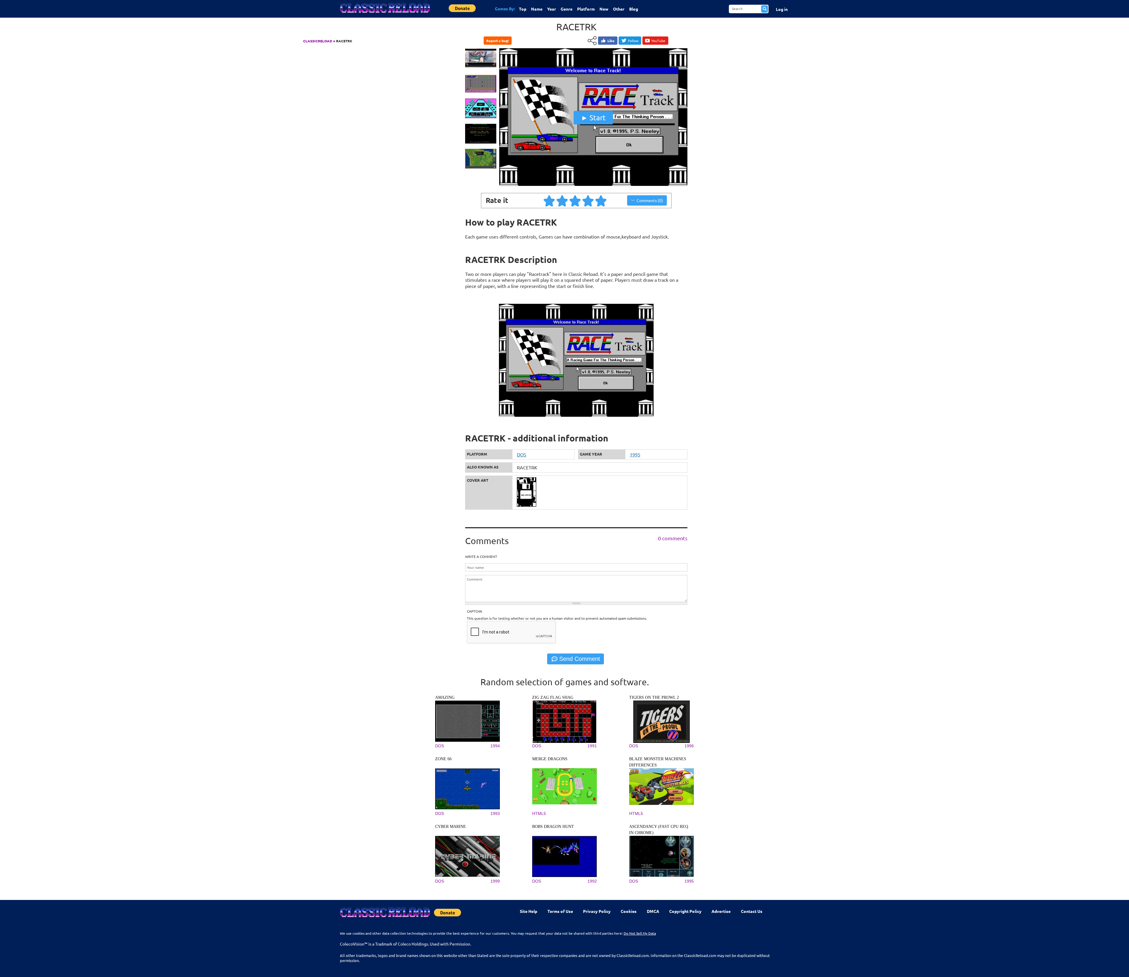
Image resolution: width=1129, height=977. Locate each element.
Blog (633, 8)
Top (522, 8)
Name (536, 8)
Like (610, 40)
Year (551, 8)
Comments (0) (650, 200)
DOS (521, 454)
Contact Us (751, 911)
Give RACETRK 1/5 (549, 200)
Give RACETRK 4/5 (588, 200)
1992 (592, 881)
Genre (566, 8)
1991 (592, 745)
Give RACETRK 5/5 (601, 200)
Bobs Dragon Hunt (553, 826)
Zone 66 (443, 759)
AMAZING (445, 697)
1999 (495, 881)
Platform (586, 8)
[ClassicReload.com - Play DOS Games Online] (384, 13)
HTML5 (539, 813)
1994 (495, 745)
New (603, 8)
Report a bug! (497, 40)
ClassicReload (317, 41)
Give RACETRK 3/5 (575, 200)
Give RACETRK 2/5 (562, 200)
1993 (495, 813)
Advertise (721, 911)
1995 (635, 454)
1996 (689, 745)
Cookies (629, 911)
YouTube (658, 40)
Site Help (528, 911)
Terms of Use (560, 911)
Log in (782, 9)
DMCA (653, 911)
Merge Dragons (549, 759)
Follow (633, 40)
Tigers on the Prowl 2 (654, 697)
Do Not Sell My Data (640, 933)
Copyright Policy (685, 911)
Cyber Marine (450, 826)
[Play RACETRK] (593, 184)
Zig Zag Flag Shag (552, 697)
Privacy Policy (597, 911)
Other (618, 8)
